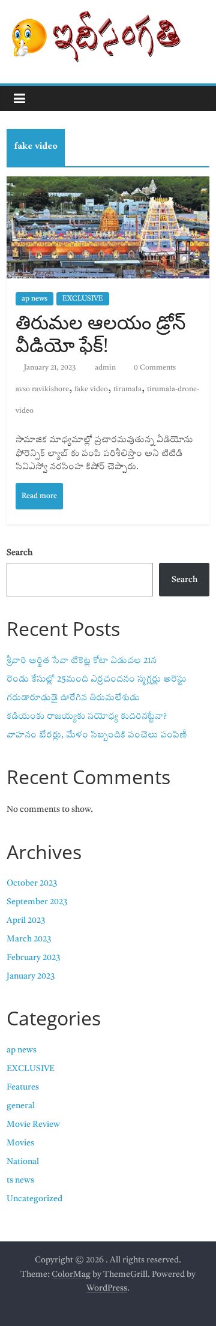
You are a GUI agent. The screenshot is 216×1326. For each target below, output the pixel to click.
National (23, 1161)
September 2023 (37, 902)
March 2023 (29, 939)
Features (23, 1087)
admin (106, 367)
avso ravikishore (42, 389)
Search (19, 552)
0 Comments (154, 367)
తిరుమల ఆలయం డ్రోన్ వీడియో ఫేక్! (100, 333)
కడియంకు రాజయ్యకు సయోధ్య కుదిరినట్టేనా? (87, 716)
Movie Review (33, 1124)
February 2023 (33, 957)
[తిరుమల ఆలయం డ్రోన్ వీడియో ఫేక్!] (108, 227)
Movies (20, 1143)
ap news (34, 298)
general (21, 1106)
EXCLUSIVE (82, 298)
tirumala (127, 389)
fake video (91, 389)
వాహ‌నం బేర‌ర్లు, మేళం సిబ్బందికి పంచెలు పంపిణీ (97, 735)
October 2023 (32, 883)
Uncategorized (34, 1199)
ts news (20, 1180)
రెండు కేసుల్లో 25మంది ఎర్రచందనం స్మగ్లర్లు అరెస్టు (96, 679)
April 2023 (26, 920)
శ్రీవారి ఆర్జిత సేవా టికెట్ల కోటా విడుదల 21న (82, 660)
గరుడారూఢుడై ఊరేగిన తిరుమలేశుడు (73, 698)
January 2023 (31, 976)
